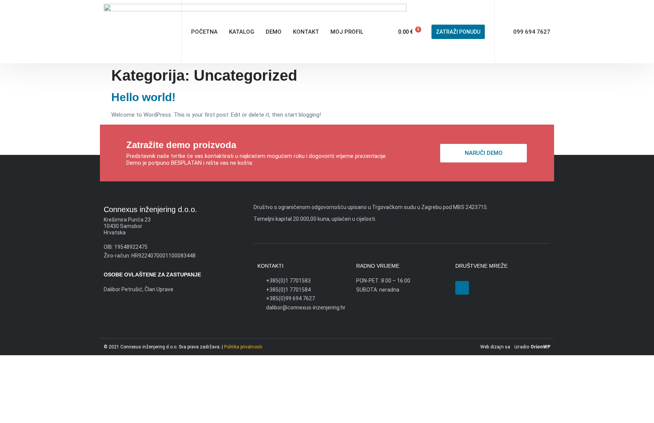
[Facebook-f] (462, 288)
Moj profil (346, 31)
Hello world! (143, 97)
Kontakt (306, 31)
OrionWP (540, 347)
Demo (274, 31)
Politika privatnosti (243, 347)
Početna (204, 31)
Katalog (241, 31)
